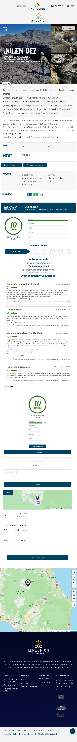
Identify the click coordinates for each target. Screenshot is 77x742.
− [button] (74, 586)
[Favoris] (63, 6)
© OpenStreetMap (64, 631)
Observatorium (10, 734)
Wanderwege (25, 683)
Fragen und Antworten (11, 685)
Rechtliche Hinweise (37, 731)
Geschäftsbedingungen (47, 734)
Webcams (24, 679)
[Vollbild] (74, 571)
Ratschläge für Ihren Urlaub (11, 690)
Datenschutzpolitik (27, 734)
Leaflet (50, 631)
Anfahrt (8, 493)
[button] (68, 6)
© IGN (57, 631)
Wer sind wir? (9, 731)
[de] (72, 6)
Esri (54, 631)
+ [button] (73, 582)
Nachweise (22, 731)
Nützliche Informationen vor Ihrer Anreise (12, 680)
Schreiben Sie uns (44, 683)
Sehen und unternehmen (29, 687)
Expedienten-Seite (54, 731)
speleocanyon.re (19, 540)
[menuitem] (21, 5)
